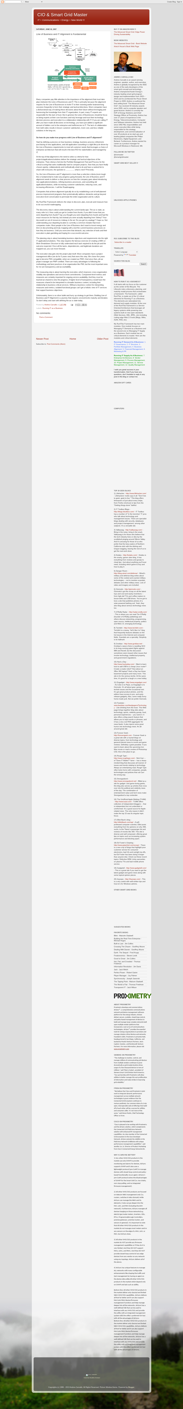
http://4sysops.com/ (132, 879)
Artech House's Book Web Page (126, 46)
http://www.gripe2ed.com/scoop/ (126, 845)
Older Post (102, 338)
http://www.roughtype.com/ (124, 758)
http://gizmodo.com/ (132, 589)
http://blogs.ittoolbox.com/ (124, 512)
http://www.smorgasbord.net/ (125, 781)
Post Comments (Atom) (56, 344)
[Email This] (76, 305)
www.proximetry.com (121, 1049)
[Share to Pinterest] (86, 305)
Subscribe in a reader (122, 242)
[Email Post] (72, 305)
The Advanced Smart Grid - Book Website (130, 43)
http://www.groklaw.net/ (133, 644)
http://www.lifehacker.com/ (136, 493)
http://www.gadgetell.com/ (136, 868)
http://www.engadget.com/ (136, 682)
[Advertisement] (72, 330)
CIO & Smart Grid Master (62, 14)
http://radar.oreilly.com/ (138, 612)
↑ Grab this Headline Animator (91, 1377)
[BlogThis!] (78, 305)
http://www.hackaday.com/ (124, 664)
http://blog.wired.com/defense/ (126, 573)
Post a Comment (46, 317)
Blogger (131, 1387)
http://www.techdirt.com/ (133, 628)
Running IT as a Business (52, 308)
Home (73, 338)
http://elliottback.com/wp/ (123, 822)
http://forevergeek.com (123, 735)
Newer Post (42, 338)
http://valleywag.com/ (133, 530)
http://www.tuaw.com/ (123, 802)
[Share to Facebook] (83, 305)
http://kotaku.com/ (130, 555)
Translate (132, 255)
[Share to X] (81, 305)
